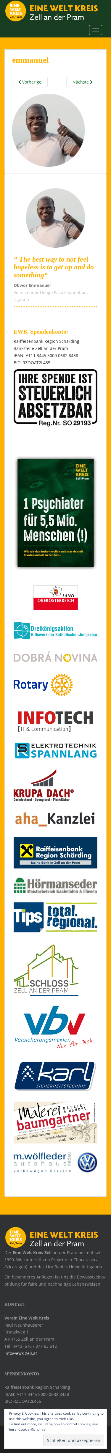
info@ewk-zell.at (20, 1353)
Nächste (81, 82)
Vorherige (31, 82)
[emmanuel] (48, 129)
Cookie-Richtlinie (32, 1429)
